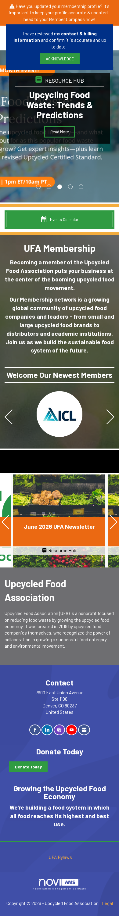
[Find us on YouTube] (71, 730)
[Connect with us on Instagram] (59, 730)
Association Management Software (59, 889)
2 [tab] (49, 186)
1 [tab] (38, 186)
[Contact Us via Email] (84, 730)
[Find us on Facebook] (35, 730)
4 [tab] (70, 186)
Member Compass (67, 19)
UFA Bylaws (60, 857)
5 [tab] (81, 186)
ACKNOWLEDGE (60, 58)
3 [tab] (59, 186)
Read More (87, 141)
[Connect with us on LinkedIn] (47, 730)
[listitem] (59, 414)
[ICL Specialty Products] (59, 414)
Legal (107, 903)
